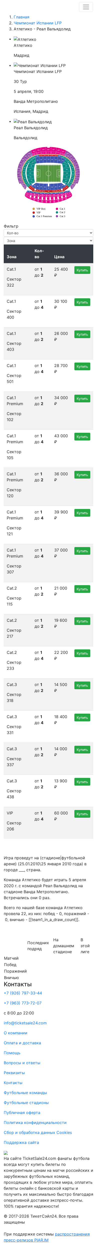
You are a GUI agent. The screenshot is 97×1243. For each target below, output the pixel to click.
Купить (82, 270)
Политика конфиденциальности (35, 1122)
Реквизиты (14, 1072)
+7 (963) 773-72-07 (23, 1002)
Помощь (12, 1052)
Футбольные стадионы (26, 1102)
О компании (15, 1032)
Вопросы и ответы (22, 1062)
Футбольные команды (25, 1092)
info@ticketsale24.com (25, 1022)
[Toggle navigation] (86, 7)
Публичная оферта (22, 1112)
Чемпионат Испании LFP (38, 22)
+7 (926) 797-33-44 (23, 993)
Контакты (13, 1082)
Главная (21, 16)
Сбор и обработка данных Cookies (38, 1132)
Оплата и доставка (22, 1042)
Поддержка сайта (21, 1142)
